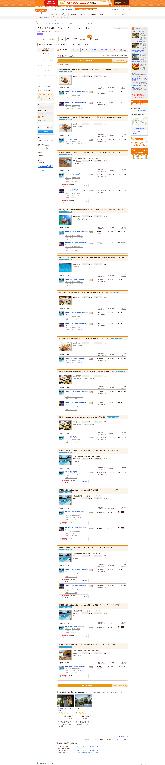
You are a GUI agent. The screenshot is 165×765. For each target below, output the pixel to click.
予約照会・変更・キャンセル (118, 9)
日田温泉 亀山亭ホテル (137, 61)
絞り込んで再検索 (45, 166)
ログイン (64, 9)
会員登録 (70, 9)
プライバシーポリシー (142, 764)
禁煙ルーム (43, 162)
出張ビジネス (47, 17)
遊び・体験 (73, 14)
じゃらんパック (64, 14)
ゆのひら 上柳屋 (136, 31)
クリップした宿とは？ (142, 105)
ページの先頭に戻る (123, 736)
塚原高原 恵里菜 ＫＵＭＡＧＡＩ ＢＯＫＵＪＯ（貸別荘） (139, 51)
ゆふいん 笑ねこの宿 (137, 41)
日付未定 (42, 117)
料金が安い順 (114, 55)
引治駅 (79, 753)
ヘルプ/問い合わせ (126, 6)
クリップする (120, 28)
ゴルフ (109, 14)
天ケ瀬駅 (96, 753)
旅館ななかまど (135, 71)
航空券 (101, 14)
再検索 (46, 132)
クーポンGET (85, 185)
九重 (62, 23)
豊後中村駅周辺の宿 (136, 131)
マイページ (127, 9)
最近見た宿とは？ (143, 110)
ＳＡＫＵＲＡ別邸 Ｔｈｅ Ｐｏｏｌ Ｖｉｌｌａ (75, 23)
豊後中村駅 (84, 753)
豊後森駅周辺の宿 (136, 133)
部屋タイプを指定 (43, 140)
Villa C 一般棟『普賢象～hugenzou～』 (75, 139)
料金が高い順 (123, 55)
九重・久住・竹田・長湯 (53, 23)
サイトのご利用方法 (117, 6)
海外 (116, 14)
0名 (51, 127)
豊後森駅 (90, 753)
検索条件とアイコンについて (48, 170)
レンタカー (93, 14)
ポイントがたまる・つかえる (43, 20)
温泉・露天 (53, 17)
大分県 (45, 23)
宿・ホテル (39, 23)
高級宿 (58, 17)
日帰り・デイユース (64, 17)
